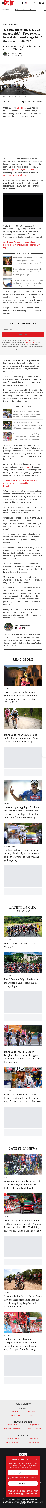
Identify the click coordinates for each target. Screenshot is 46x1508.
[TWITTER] (17, 628)
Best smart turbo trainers (12, 1428)
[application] (23, 206)
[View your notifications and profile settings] (22, 3)
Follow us (27, 101)
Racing (5, 24)
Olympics (31, 1415)
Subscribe (33, 3)
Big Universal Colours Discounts (25, 10)
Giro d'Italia (14, 24)
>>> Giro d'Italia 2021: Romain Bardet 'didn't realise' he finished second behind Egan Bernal (22, 483)
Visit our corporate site (30, 1499)
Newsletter (39, 101)
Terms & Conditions (21, 1493)
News (28, 56)
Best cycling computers (34, 1428)
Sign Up (23, 1483)
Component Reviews (12, 1442)
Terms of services (27, 340)
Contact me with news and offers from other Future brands (23, 1478)
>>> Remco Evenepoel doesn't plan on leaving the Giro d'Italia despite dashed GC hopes (21, 245)
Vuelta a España (15, 1415)
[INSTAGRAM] (20, 628)
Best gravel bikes (34, 1425)
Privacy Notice (29, 342)
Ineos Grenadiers (30, 170)
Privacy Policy (30, 1491)
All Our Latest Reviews (12, 1438)
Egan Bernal (16, 170)
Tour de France (15, 1411)
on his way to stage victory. (14, 175)
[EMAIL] (24, 628)
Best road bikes (12, 1425)
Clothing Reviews (34, 1442)
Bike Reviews (34, 1438)
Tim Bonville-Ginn (17, 53)
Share (8, 101)
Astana (29, 467)
